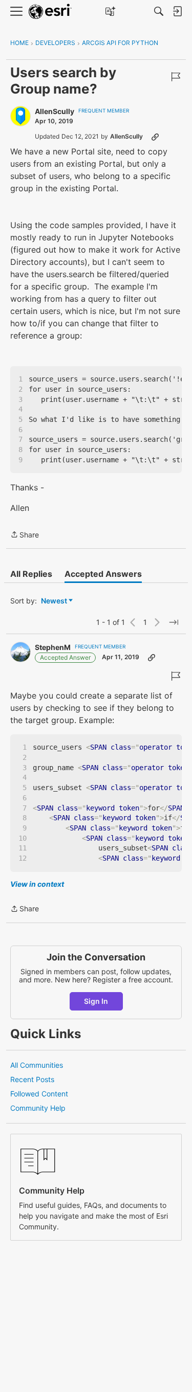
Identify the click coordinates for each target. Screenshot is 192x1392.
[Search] (159, 11)
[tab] (31, 573)
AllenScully (54, 111)
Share (24, 535)
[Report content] (175, 77)
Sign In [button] (96, 1001)
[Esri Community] (50, 11)
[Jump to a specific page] (173, 622)
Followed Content (39, 1093)
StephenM (53, 647)
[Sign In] (177, 11)
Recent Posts (32, 1079)
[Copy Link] (155, 136)
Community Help (38, 1108)
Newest (54, 601)
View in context (37, 884)
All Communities (36, 1065)
